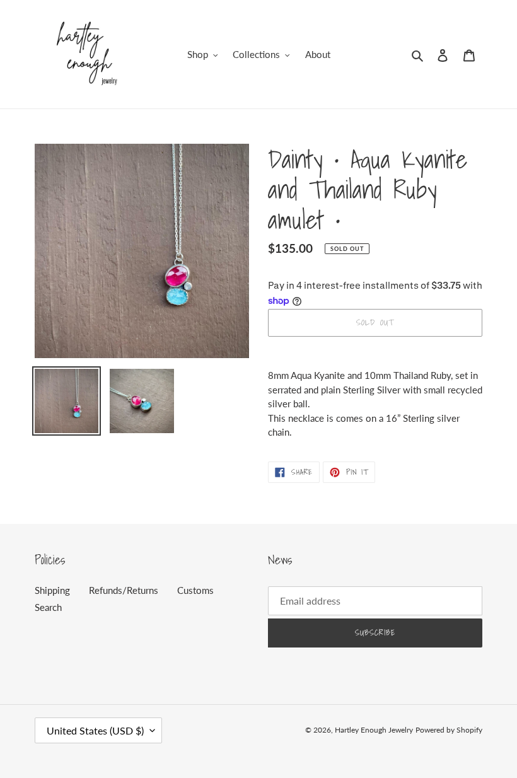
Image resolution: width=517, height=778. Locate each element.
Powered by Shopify (448, 729)
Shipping (52, 590)
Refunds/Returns (123, 590)
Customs (195, 590)
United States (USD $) (95, 730)
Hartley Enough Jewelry (374, 729)
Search (48, 607)
